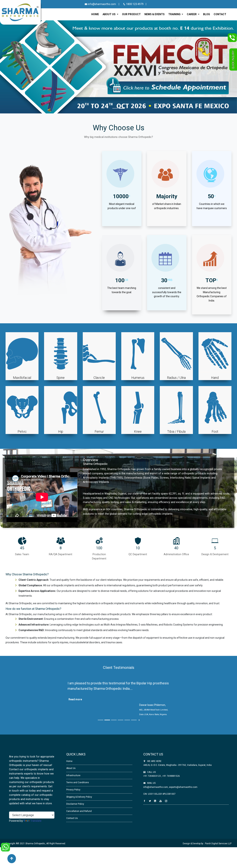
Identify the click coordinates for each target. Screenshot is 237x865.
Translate (35, 830)
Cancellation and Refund (79, 820)
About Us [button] (109, 14)
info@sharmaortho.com (101, 4)
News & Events (154, 14)
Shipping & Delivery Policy (79, 806)
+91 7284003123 (152, 785)
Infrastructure (73, 785)
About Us (71, 777)
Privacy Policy (73, 799)
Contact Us (72, 827)
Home (95, 14)
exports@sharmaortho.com (183, 796)
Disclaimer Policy (75, 813)
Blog (206, 14)
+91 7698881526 (171, 785)
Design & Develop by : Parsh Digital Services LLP (207, 853)
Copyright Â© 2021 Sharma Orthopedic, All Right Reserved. (36, 853)
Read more (75, 699)
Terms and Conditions (77, 792)
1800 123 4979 (135, 4)
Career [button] (192, 14)
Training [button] (174, 14)
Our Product (131, 14)
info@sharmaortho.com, (155, 796)
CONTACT (220, 14)
